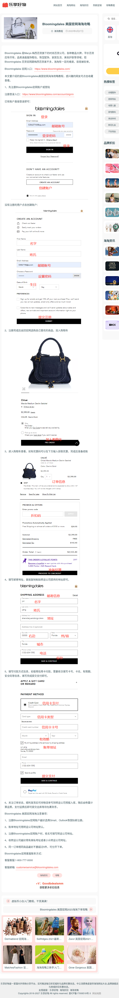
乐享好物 (54, 990)
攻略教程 (110, 5)
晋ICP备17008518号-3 (80, 993)
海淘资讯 (44, 875)
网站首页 (57, 5)
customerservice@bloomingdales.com (37, 867)
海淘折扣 (84, 5)
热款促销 (97, 5)
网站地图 (96, 993)
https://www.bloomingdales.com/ (52, 69)
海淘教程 (58, 31)
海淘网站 (71, 5)
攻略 (57, 875)
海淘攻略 (74, 990)
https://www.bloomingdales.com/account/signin (48, 94)
